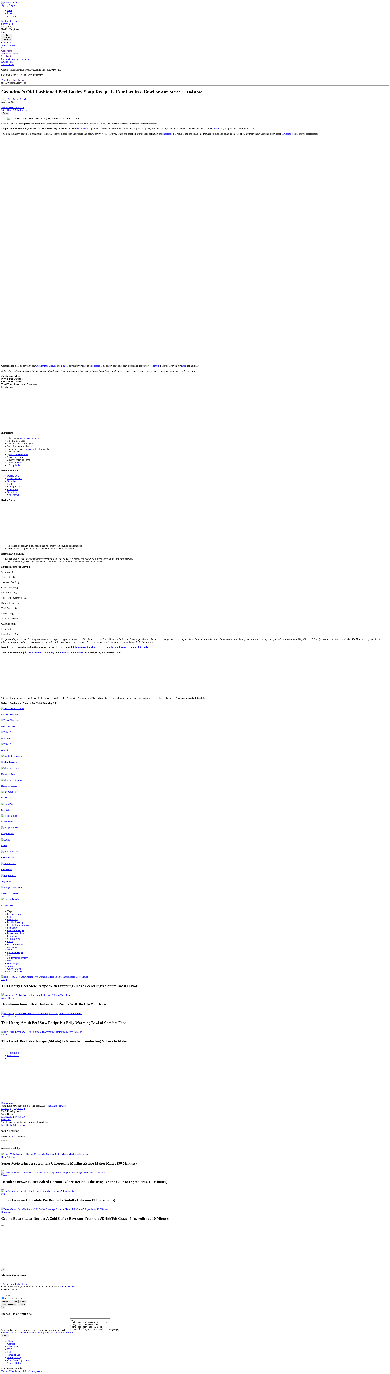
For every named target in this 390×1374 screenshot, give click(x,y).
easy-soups (12, 947)
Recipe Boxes (7, 822)
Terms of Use (13, 1354)
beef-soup (12, 927)
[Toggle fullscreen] (5, 1140)
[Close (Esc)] (2, 1140)
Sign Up (13, 21)
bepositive (6, 1119)
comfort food (167, 133)
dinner (156, 365)
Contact (11, 1343)
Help (9, 1352)
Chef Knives (6, 869)
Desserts (5, 1175)
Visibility (5, 1295)
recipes (10, 960)
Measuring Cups (8, 774)
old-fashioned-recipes (17, 958)
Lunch (23, 99)
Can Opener (13, 495)
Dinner (16, 99)
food (9, 10)
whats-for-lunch (15, 971)
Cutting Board (14, 486)
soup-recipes (13, 963)
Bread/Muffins (8, 1157)
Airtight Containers (9, 893)
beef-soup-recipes (15, 930)
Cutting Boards (7, 857)
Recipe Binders (14, 478)
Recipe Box (13, 475)
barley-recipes (14, 914)
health (10, 13)
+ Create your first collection (15, 1284)
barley (18, 465)
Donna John (7, 1103)
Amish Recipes (8, 998)
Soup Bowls (13, 492)
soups (10, 966)
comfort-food (13, 938)
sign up (4, 5)
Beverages (6, 1212)
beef (9, 916)
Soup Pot (11, 481)
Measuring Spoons (9, 786)
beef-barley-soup (15, 922)
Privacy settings (36, 1371)
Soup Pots (5, 810)
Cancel (22, 1304)
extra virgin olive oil (29, 438)
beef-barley (12, 919)
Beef (10, 99)
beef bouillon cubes (18, 454)
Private (18, 1298)
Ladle (10, 484)
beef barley (219, 128)
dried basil (23, 462)
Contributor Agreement (18, 1360)
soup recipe (82, 128)
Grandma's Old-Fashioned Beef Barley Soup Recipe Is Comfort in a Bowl (37, 1332)
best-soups (12, 936)
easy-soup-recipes (15, 944)
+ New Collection (9, 1301)
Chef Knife (12, 489)
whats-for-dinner (15, 969)
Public (8, 1298)
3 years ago (19, 1108)
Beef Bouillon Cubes (10, 714)
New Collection (67, 1286)
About (10, 1341)
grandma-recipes (15, 952)
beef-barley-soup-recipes (19, 925)
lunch (183, 365)
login (12, 5)
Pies (3, 1193)
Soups (4, 99)
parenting (11, 16)
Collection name (9, 1289)
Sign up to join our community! (16, 59)
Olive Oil (5, 750)
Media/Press (13, 1346)
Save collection (9, 1304)
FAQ (9, 1349)
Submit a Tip (7, 24)
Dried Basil (6, 738)
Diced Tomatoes (8, 726)
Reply (9, 1108)
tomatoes (29, 449)
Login (4, 21)
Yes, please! (7, 80)
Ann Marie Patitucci (56, 1105)
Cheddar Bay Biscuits (45, 365)
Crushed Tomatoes (9, 762)
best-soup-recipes (15, 933)
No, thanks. (18, 80)
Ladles (4, 845)
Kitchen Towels (7, 905)
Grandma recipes (290, 133)
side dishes (95, 365)
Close (22, 1301)
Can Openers (6, 798)
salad (65, 365)
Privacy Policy (14, 1357)
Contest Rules (14, 1363)
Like (3, 1108)
